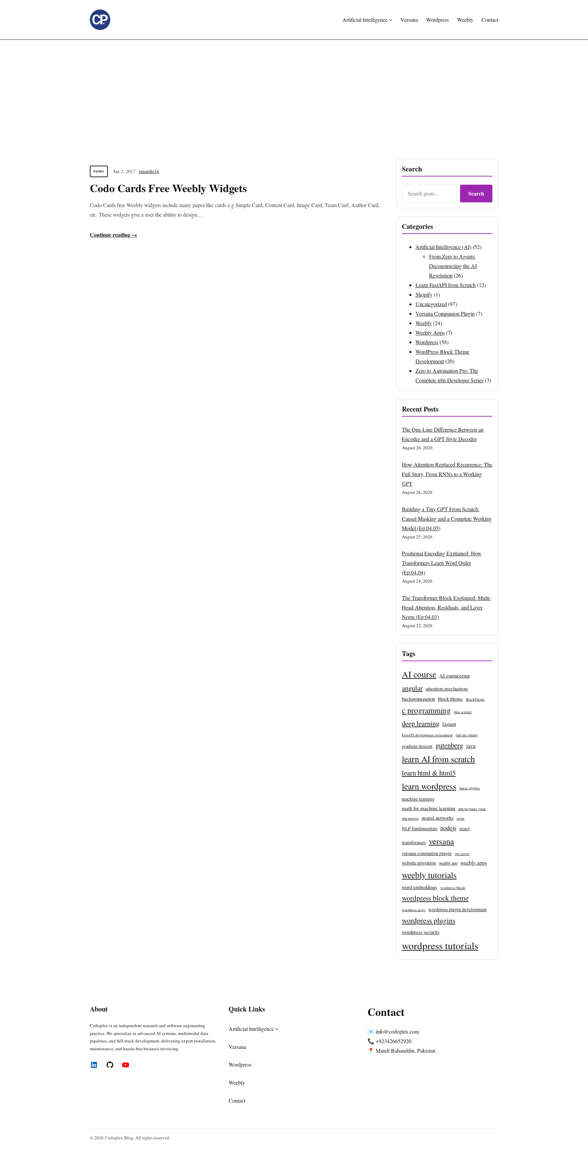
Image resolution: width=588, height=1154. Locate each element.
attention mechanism (447, 688)
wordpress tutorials (440, 945)
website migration (419, 863)
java (470, 746)
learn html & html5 (429, 772)
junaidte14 (149, 171)
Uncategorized (431, 303)
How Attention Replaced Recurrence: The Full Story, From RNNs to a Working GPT (447, 474)
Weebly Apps (430, 332)
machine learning (418, 799)
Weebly (98, 171)
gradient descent (417, 746)
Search (476, 193)
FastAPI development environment (427, 735)
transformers (414, 842)
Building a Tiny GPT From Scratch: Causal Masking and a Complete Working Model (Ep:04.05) (447, 518)
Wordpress (426, 342)
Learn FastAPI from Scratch (445, 284)
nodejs (448, 827)
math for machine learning (428, 808)
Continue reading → (113, 234)
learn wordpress (429, 786)
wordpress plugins (428, 920)
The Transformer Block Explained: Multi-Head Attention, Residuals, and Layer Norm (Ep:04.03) (446, 607)
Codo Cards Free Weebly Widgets (168, 188)
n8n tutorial (410, 818)
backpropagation (418, 698)
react (464, 828)
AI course (419, 674)
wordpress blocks (453, 887)
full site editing (467, 735)
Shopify (423, 294)
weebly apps (473, 862)
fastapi (449, 723)
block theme (450, 698)
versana (441, 841)
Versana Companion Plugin (445, 313)
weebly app (448, 863)
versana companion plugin (427, 853)
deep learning (420, 723)
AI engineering (454, 675)
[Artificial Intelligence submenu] (390, 19)
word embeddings (419, 887)
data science (463, 711)
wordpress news (413, 909)
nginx (460, 818)
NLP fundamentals (419, 828)
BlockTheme (475, 699)
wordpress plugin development (457, 909)
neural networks (438, 817)
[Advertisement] (294, 95)
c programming (426, 710)
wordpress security (421, 932)
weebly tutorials (429, 875)
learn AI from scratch (438, 759)
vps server (462, 853)
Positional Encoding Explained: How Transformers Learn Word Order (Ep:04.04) (441, 563)
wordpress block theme (435, 898)
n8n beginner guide (472, 808)
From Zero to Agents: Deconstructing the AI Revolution (453, 266)
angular (412, 687)
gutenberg (449, 745)
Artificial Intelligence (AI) (443, 246)
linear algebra (469, 788)
